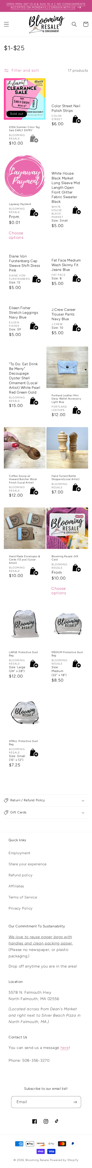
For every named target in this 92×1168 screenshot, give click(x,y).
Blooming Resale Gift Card (65, 558)
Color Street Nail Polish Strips (66, 108)
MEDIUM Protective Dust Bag (67, 654)
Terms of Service (23, 897)
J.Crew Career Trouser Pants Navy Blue (64, 314)
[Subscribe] (75, 1102)
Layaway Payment (20, 204)
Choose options (16, 235)
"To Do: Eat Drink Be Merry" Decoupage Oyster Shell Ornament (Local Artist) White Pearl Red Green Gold (24, 378)
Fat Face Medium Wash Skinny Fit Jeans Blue (66, 264)
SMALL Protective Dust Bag (23, 743)
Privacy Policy (21, 908)
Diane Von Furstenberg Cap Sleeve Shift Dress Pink (24, 263)
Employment (19, 853)
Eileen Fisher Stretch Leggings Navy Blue (23, 312)
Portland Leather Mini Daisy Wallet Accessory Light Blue (66, 399)
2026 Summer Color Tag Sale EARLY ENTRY (24, 128)
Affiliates (16, 886)
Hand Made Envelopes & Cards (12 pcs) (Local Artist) (24, 559)
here (65, 1047)
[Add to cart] (76, 119)
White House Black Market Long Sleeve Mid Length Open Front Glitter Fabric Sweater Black (66, 187)
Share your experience (28, 864)
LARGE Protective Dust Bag (23, 654)
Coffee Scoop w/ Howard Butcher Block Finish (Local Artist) (23, 479)
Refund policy (21, 875)
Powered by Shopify (64, 1160)
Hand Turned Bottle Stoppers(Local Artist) (65, 477)
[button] (6, 24)
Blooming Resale (37, 1160)
